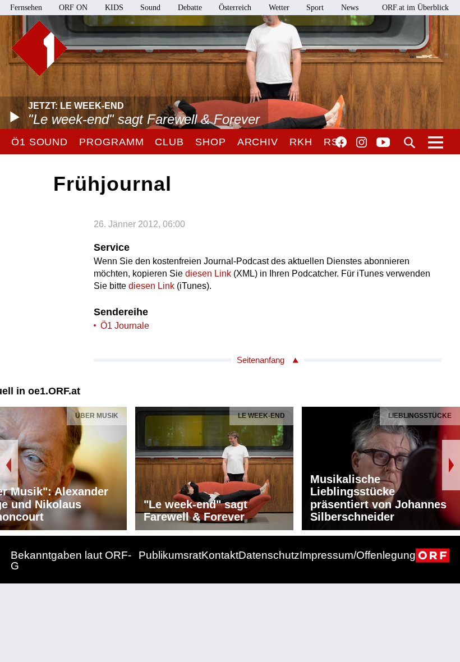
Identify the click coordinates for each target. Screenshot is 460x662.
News (349, 7)
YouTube (383, 143)
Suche (409, 142)
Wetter (279, 7)
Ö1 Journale (124, 325)
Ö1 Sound (39, 142)
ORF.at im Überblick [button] (415, 7)
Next (451, 465)
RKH (300, 142)
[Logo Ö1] (39, 48)
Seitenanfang (260, 360)
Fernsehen (26, 7)
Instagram (361, 142)
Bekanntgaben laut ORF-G (71, 560)
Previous (9, 465)
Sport (315, 7)
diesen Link (208, 273)
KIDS (114, 7)
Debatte (190, 7)
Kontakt (219, 555)
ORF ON (73, 7)
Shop (210, 142)
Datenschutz (269, 555)
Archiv (257, 142)
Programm (111, 142)
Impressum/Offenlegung (358, 555)
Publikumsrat (170, 555)
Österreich (235, 7)
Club (169, 142)
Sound (150, 7)
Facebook (341, 142)
